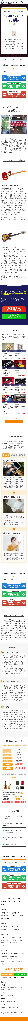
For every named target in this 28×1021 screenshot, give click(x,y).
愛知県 (3, 1004)
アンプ (9, 942)
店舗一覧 (13, 915)
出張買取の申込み (5, 913)
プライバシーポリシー (14, 901)
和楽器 (20, 940)
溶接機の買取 (4, 964)
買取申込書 (20, 915)
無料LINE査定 (21, 974)
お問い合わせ (10, 898)
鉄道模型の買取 (13, 956)
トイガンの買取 (4, 958)
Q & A (18, 898)
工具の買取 (12, 961)
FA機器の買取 (4, 961)
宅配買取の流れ (14, 926)
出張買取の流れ (4, 926)
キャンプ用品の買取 (19, 953)
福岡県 (3, 998)
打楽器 (19, 937)
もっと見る (14, 421)
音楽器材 (15, 942)
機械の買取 (20, 961)
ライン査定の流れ (15, 929)
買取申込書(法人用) (5, 918)
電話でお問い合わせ (14, 309)
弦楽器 (2, 940)
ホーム (2, 59)
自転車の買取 (4, 956)
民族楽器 (14, 940)
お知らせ (3, 904)
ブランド (8, 59)
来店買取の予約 (4, 915)
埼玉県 (3, 985)
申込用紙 (7, 520)
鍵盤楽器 (3, 942)
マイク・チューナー (6, 945)
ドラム (13, 937)
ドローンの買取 (14, 958)
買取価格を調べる (7, 974)
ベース (8, 937)
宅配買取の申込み (16, 913)
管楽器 (8, 940)
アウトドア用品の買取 (6, 953)
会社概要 (3, 901)
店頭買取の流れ (4, 929)
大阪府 (3, 992)
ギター (2, 937)
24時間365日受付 (14, 316)
